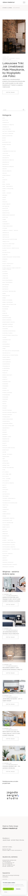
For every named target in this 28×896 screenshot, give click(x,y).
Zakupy (5, 557)
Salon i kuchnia (7, 454)
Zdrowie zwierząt (8, 562)
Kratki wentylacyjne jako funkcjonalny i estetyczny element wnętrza (11, 733)
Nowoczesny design (9, 322)
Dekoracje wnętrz (8, 166)
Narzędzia (6, 315)
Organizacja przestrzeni (10, 355)
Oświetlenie (6, 357)
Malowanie (6, 284)
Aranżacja (6, 122)
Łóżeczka (5, 278)
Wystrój (5, 551)
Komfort (5, 254)
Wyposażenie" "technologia (11, 549)
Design (5, 168)
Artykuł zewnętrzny (9, 131)
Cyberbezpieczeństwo (9, 151)
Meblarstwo (6, 295)
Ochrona (5, 328)
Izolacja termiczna (9, 243)
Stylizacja (6, 480)
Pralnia (5, 405)
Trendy (5, 511)
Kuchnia (5, 271)
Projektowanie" (7, 414)
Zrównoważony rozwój (10, 564)
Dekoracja (6, 157)
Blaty (4, 140)
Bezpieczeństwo (8, 135)
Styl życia (6, 476)
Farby (4, 219)
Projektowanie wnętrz (10, 412)
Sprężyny (5, 460)
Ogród (4, 337)
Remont (5, 432)
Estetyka (5, 217)
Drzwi (4, 197)
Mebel (4, 293)
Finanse (5, 221)
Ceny (4, 146)
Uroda (4, 516)
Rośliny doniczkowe (9, 447)
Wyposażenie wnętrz (9, 546)
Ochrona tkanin (7, 333)
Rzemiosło (6, 449)
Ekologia (5, 208)
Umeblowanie (6, 513)
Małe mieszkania (8, 282)
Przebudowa (6, 416)
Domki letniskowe (8, 188)
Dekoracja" (6, 162)
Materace (5, 286)
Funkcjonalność (8, 226)
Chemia (5, 148)
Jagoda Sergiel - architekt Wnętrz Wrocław (13, 840)
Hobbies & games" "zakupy (10, 230)
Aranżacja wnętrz (8, 124)
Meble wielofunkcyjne (9, 304)
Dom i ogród (6, 184)
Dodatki (5, 179)
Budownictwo (7, 142)
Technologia (6, 500)
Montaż (5, 313)
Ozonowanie (6, 363)
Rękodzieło (6, 427)
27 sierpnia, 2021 (7, 594)
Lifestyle (5, 275)
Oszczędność (7, 359)
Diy (3, 177)
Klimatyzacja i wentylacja (11, 248)
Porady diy (6, 390)
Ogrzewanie (6, 346)
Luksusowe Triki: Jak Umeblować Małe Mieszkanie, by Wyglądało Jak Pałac (14, 70)
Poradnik (5, 383)
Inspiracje (6, 234)
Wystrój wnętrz (8, 553)
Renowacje (6, 441)
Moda (4, 311)
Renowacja (6, 438)
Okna (4, 348)
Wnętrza (5, 531)
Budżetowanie (7, 144)
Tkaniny (5, 507)
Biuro (4, 137)
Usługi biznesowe (8, 522)
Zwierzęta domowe (8, 566)
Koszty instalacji (8, 263)
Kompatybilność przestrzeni (11, 256)
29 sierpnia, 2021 (7, 664)
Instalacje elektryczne (10, 239)
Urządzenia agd (7, 520)
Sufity (4, 485)
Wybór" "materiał (8, 540)
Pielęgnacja (6, 366)
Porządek (5, 397)
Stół (4, 469)
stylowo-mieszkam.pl (12, 595)
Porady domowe (7, 59)
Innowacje (6, 232)
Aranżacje (6, 126)
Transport (6, 509)
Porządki (5, 399)
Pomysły (5, 379)
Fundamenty (6, 223)
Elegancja (6, 210)
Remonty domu (7, 436)
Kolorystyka (6, 252)
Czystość (5, 153)
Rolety (5, 443)
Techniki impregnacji (9, 498)
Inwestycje (6, 241)
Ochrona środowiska (9, 330)
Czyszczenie (6, 155)
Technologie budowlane (10, 502)
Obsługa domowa (8, 326)
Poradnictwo (7, 381)
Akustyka (5, 120)
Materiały (6, 289)
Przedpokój (6, 421)
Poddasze (5, 370)
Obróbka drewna (8, 324)
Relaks (5, 430)
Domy (4, 190)
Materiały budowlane (9, 291)
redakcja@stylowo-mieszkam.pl (12, 850)
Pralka (5, 401)
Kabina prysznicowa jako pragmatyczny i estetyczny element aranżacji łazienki (11, 599)
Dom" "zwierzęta (8, 186)
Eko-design (6, 206)
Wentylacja (6, 527)
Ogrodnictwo (7, 339)
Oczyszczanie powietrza (10, 335)
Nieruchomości (7, 319)
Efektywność (7, 204)
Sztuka (5, 491)
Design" (5, 173)
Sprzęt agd (6, 465)
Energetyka (6, 212)
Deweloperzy (6, 175)
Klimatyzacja (7, 245)
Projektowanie (7, 410)
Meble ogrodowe (8, 302)
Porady (18, 58)
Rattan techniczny (8, 425)
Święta (5, 487)
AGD (4, 118)
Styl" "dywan (6, 478)
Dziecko (5, 201)
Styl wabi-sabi (7, 474)
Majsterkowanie (8, 280)
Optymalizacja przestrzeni (11, 350)
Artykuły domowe (8, 133)
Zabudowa (6, 555)
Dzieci (4, 199)
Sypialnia (5, 489)
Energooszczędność (9, 215)
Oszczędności (7, 361)
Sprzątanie (6, 463)
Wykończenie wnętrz (9, 542)
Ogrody (5, 341)
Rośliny (5, 445)
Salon (4, 452)
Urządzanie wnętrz (8, 518)
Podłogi (5, 372)
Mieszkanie (12, 58)
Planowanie (6, 368)
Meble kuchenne (7, 300)
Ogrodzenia (6, 344)
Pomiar (5, 377)
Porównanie (6, 394)
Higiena (5, 228)
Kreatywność (7, 265)
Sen (4, 458)
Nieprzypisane (7, 317)
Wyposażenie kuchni (9, 544)
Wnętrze (5, 533)
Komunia (5, 259)
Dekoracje (5, 58)
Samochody (6, 456)
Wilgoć (5, 529)
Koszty (5, 261)
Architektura (7, 129)
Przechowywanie (8, 419)
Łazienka (5, 273)
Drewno (5, 195)
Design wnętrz (7, 170)
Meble (4, 297)
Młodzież (5, 308)
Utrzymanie (6, 524)
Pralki (4, 403)
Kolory (5, 250)
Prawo (5, 408)
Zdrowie (5, 560)
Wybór (4, 538)
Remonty (5, 434)
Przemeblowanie (8, 423)
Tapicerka (6, 496)
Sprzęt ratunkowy (8, 467)
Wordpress (6, 535)
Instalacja (6, 237)
